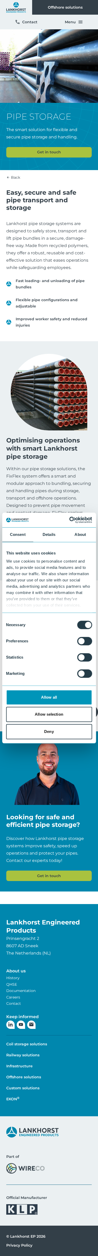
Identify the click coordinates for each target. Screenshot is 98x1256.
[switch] (84, 641)
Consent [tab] (18, 534)
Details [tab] (49, 534)
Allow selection (49, 714)
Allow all (49, 697)
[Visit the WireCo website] (25, 1168)
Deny (49, 731)
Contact (29, 22)
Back (15, 177)
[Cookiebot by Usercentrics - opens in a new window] (70, 520)
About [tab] (80, 534)
